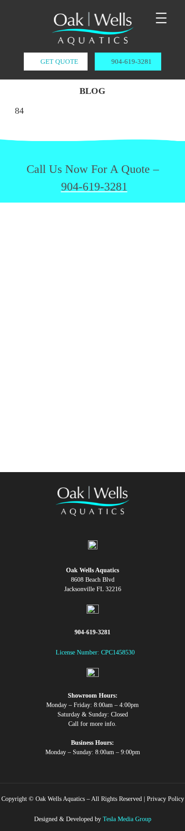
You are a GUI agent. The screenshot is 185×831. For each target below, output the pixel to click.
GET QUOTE (58, 61)
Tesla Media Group (127, 819)
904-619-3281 (131, 61)
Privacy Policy (165, 799)
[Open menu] (161, 18)
